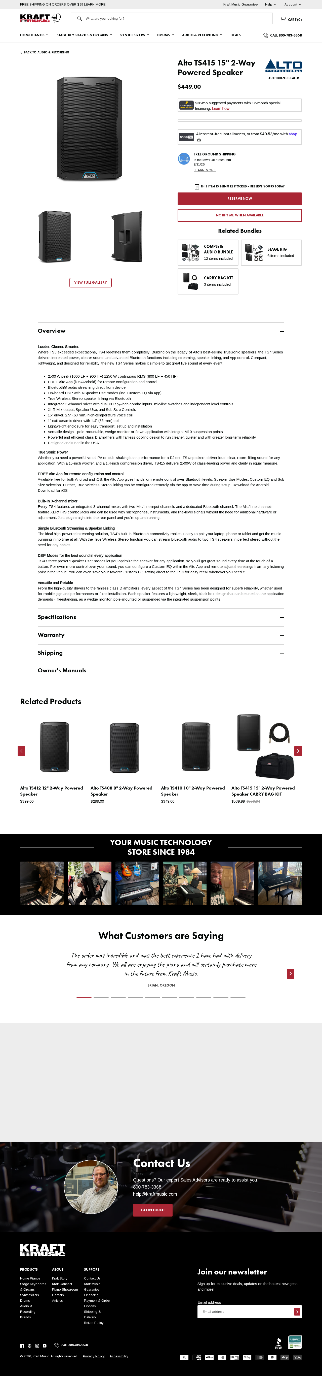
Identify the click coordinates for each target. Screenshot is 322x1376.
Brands (25, 1317)
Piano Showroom (65, 1289)
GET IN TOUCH (153, 1210)
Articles (57, 1300)
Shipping (50, 653)
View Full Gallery (90, 282)
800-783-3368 (147, 1187)
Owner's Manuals (62, 671)
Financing (91, 1295)
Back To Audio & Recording (46, 52)
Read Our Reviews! (266, 1127)
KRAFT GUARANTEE (196, 1138)
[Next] (298, 751)
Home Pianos (30, 1278)
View (75, 772)
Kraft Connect (62, 1284)
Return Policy (94, 1323)
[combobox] (179, 18)
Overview (51, 331)
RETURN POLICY (126, 1132)
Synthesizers (29, 1295)
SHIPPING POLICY (55, 1127)
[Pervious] (21, 751)
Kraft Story (59, 1278)
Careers (58, 1295)
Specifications (57, 617)
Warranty (51, 635)
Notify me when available (240, 215)
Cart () (294, 20)
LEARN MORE (94, 4)
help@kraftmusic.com (155, 1194)
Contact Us (92, 1278)
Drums (25, 1300)
